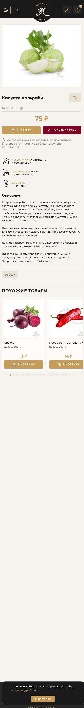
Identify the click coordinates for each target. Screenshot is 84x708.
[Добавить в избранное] (75, 97)
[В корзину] (23, 364)
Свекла (9, 342)
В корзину (24, 130)
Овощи (10, 274)
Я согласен (43, 698)
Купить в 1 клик (64, 130)
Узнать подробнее (24, 690)
